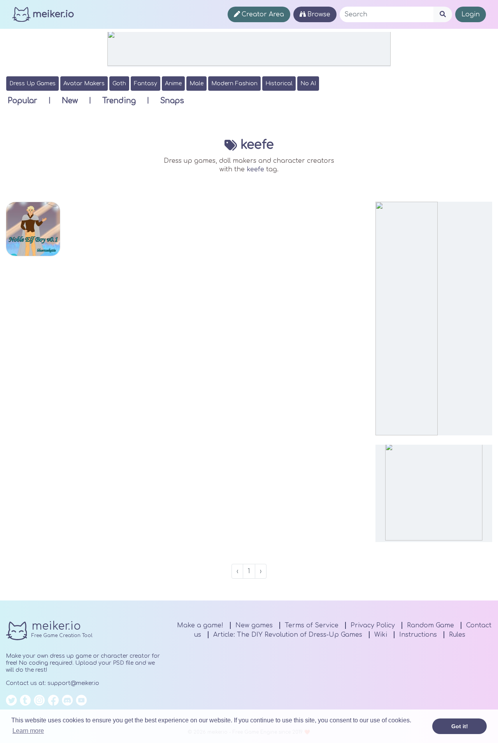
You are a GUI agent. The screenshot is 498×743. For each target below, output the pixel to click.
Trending (119, 101)
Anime (173, 83)
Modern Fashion (234, 83)
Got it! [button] (459, 726)
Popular (22, 101)
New (70, 101)
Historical (279, 83)
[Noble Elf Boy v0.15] (33, 229)
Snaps (172, 101)
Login (470, 14)
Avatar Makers (84, 83)
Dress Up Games (32, 83)
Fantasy (145, 83)
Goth (119, 83)
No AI (308, 83)
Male (196, 83)
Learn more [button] (28, 730)
